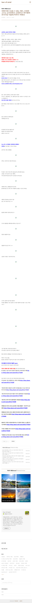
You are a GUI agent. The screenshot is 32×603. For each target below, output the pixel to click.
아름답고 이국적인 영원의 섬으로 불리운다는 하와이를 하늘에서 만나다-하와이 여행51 (12, 459)
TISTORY (16, 601)
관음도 (3, 556)
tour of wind (6, 2)
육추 (16, 565)
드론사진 (24, 570)
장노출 (18, 563)
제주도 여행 (9, 556)
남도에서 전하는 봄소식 (22, 567)
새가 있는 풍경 (9, 570)
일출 (3, 570)
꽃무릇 (9, 561)
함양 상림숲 (21, 565)
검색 (29, 582)
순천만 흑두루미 (13, 572)
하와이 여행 (24, 563)
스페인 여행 (4, 565)
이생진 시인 (12, 567)
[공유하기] (6, 441)
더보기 (2, 574)
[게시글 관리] (8, 441)
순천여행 (16, 556)
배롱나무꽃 (17, 570)
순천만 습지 (4, 572)
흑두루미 (12, 563)
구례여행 (4, 561)
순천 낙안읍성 (5, 563)
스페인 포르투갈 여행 (6, 559)
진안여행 (15, 559)
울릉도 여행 (22, 559)
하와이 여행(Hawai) (6, 447)
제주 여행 (15, 561)
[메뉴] (30, 2)
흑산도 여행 (4, 567)
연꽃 (27, 561)
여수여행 (22, 561)
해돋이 (22, 556)
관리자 (21, 601)
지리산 (10, 565)
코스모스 (28, 565)
